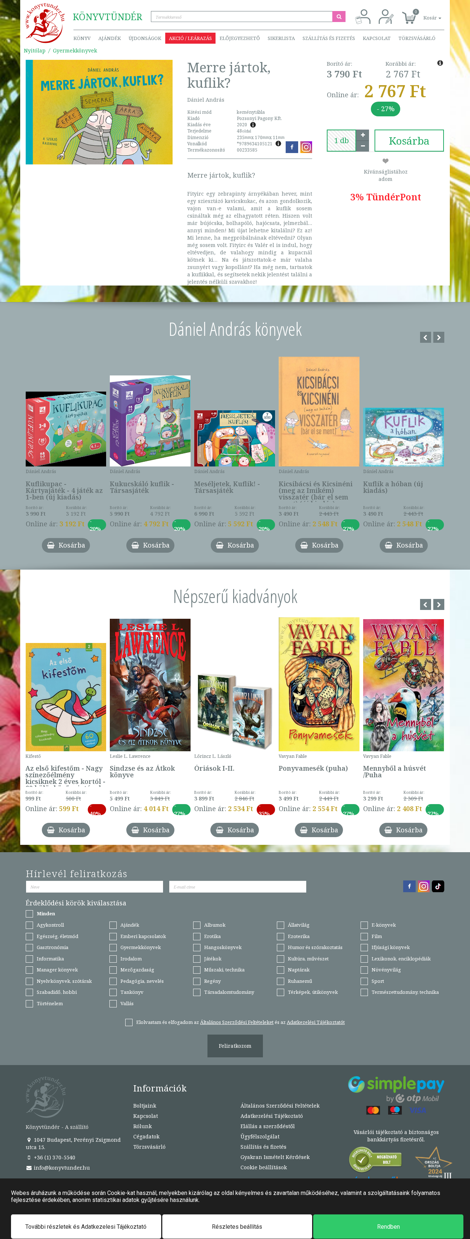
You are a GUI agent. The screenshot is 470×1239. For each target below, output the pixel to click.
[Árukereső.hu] (375, 1161)
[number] (341, 141)
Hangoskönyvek (223, 947)
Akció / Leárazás (190, 38)
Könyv (82, 38)
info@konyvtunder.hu (61, 1167)
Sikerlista (281, 38)
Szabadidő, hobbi (57, 992)
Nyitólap (35, 50)
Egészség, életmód (57, 936)
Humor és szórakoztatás (315, 947)
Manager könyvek (57, 969)
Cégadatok (146, 1136)
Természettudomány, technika (405, 992)
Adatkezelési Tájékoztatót (316, 1022)
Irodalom (131, 958)
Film (377, 936)
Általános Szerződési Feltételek (280, 1105)
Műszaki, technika (224, 969)
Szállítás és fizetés (329, 38)
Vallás (127, 1003)
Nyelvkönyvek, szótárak (64, 981)
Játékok (212, 958)
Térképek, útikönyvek (313, 992)
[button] (424, 14)
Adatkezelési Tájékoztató (272, 1115)
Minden (46, 913)
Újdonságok (145, 38)
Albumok (214, 925)
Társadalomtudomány (229, 992)
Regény (212, 981)
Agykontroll (50, 925)
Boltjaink (144, 1105)
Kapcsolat (377, 38)
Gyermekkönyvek (75, 50)
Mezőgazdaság (137, 969)
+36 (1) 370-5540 (53, 1157)
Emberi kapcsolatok (143, 936)
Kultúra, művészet (308, 958)
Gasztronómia (52, 947)
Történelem (50, 1003)
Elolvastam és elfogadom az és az (240, 1022)
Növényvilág (386, 969)
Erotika (212, 936)
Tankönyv (132, 992)
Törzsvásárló (416, 38)
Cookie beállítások (264, 1167)
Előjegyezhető (240, 38)
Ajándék (109, 38)
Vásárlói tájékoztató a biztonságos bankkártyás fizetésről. (396, 1136)
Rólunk (142, 1126)
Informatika (50, 958)
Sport (378, 981)
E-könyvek (384, 925)
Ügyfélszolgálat (260, 1136)
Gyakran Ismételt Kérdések (275, 1156)
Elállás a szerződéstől (268, 1126)
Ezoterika (299, 936)
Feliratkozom (235, 1045)
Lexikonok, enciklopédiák (401, 958)
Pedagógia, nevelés (142, 981)
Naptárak (299, 969)
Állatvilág (299, 925)
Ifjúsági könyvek (391, 947)
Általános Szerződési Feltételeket (237, 1022)
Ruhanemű (300, 981)
